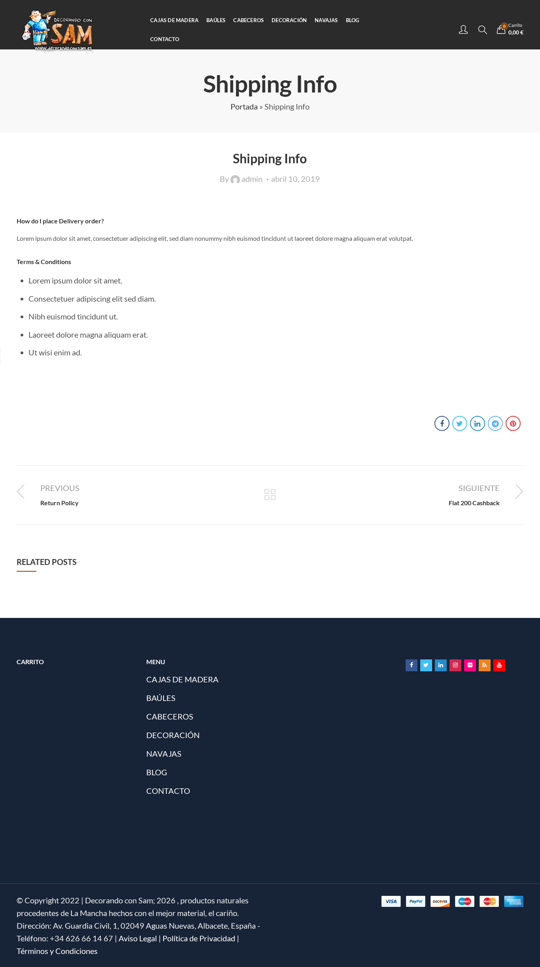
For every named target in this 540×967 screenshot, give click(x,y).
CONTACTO (168, 790)
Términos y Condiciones (57, 951)
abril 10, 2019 (295, 178)
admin (252, 178)
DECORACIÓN (173, 735)
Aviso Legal (138, 938)
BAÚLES (161, 698)
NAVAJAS (163, 753)
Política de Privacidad (198, 938)
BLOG (156, 772)
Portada (244, 106)
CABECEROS (169, 716)
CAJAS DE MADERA (182, 679)
